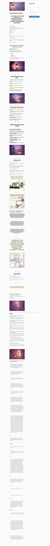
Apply (38, 7)
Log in (39, 9)
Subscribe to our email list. (32, 14)
